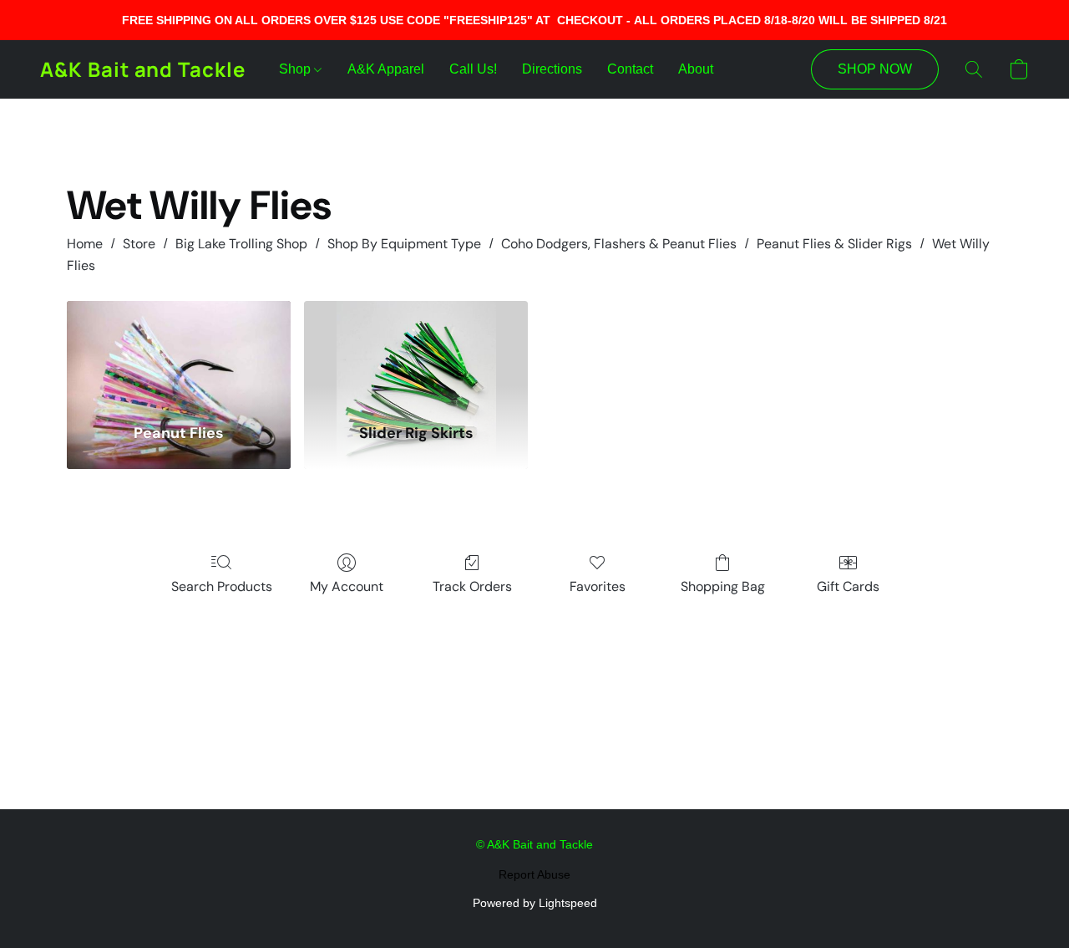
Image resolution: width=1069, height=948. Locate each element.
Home (85, 243)
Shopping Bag (723, 586)
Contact (630, 69)
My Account (346, 586)
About (695, 69)
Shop (296, 69)
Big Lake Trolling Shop (241, 243)
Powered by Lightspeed (535, 903)
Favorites (598, 586)
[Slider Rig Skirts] (416, 352)
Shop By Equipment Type (404, 243)
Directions (552, 69)
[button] (143, 69)
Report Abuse (534, 874)
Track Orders (472, 586)
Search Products (221, 586)
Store (139, 243)
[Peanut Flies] (179, 352)
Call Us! (473, 69)
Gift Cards (848, 586)
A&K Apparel (385, 69)
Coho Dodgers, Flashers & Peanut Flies (619, 243)
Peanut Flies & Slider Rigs (834, 243)
